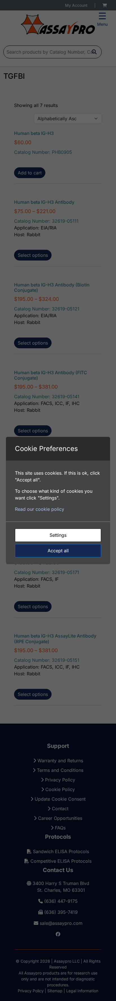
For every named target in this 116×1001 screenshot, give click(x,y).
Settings (58, 535)
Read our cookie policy (39, 509)
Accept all (58, 550)
